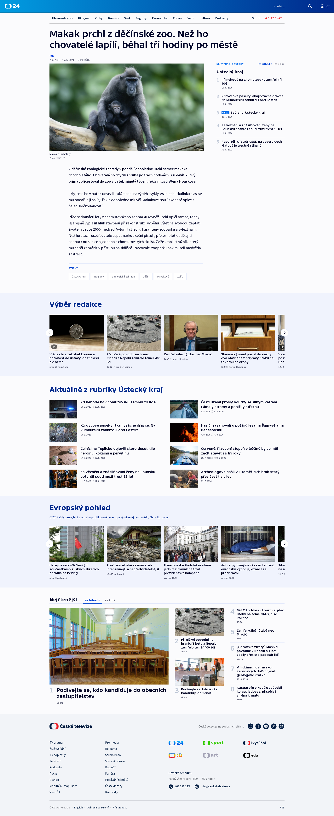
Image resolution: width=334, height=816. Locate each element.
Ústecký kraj (79, 276)
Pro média (112, 742)
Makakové (163, 276)
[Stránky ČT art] (210, 755)
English (78, 807)
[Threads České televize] (281, 726)
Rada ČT (110, 767)
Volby (99, 18)
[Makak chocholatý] (126, 107)
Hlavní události (62, 18)
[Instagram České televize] (250, 726)
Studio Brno (113, 755)
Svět (127, 18)
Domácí (113, 18)
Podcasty (221, 18)
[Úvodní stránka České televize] (71, 726)
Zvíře (180, 276)
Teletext (55, 761)
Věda (190, 18)
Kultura (205, 18)
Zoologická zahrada (123, 276)
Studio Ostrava (115, 761)
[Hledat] (310, 6)
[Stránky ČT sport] (213, 743)
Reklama (111, 749)
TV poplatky (57, 755)
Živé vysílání (57, 749)
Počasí (177, 18)
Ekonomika (160, 18)
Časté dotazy (113, 786)
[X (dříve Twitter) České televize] (274, 726)
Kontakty (111, 792)
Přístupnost (120, 807)
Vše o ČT (54, 792)
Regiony (141, 18)
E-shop (54, 780)
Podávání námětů (116, 780)
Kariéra (110, 773)
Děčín (146, 276)
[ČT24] (12, 6)
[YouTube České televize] (266, 726)
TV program (57, 742)
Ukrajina (83, 18)
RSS (282, 807)
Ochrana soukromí (98, 807)
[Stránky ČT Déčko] (175, 755)
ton (51, 56)
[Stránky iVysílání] (254, 743)
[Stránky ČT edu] (250, 755)
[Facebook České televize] (258, 726)
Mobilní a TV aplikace (63, 786)
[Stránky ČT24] (176, 743)
